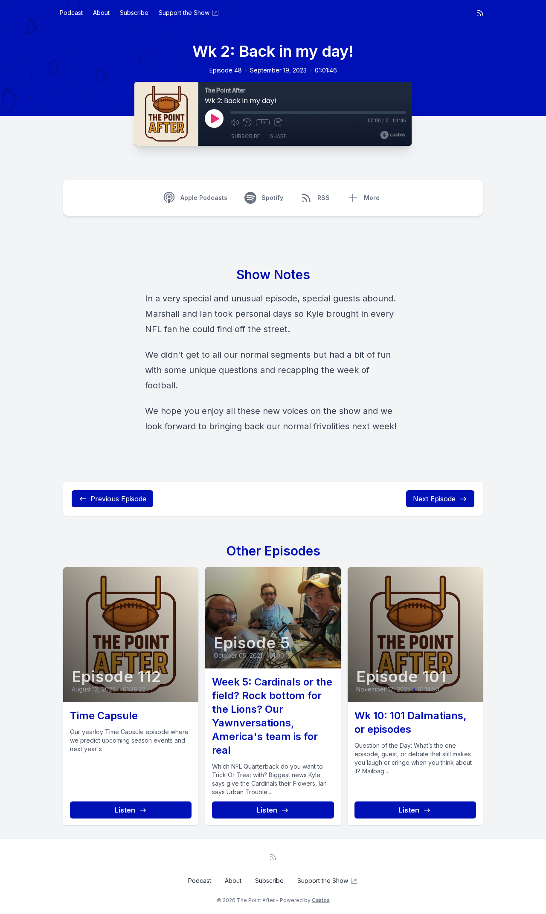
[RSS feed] (480, 12)
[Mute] (234, 122)
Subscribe (134, 12)
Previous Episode (118, 499)
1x (263, 122)
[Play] (214, 118)
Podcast (71, 12)
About (101, 12)
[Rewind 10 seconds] (247, 122)
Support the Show (184, 12)
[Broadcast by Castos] (392, 135)
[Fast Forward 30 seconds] (278, 122)
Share (278, 136)
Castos (321, 900)
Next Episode (434, 499)
